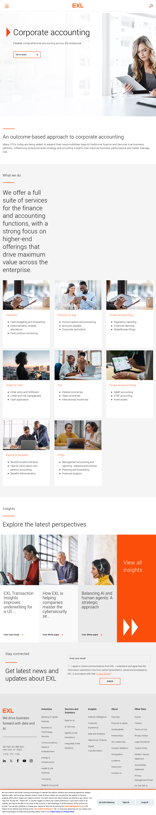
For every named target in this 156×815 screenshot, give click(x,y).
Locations (115, 760)
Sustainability (117, 729)
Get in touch (21, 54)
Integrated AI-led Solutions (72, 745)
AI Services (70, 726)
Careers (138, 723)
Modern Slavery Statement (142, 756)
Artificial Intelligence (97, 717)
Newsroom (116, 766)
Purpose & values (119, 723)
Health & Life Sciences (47, 770)
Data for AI (69, 720)
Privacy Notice (103, 673)
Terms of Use (141, 729)
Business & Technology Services (46, 732)
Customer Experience (93, 725)
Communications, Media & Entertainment (49, 747)
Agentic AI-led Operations (71, 735)
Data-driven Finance (97, 740)
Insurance (46, 779)
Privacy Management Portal (144, 778)
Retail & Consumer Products (50, 787)
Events (138, 717)
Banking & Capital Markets (49, 719)
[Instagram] (31, 761)
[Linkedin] (4, 761)
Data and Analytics (96, 733)
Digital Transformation (95, 748)
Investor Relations (119, 748)
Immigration (117, 754)
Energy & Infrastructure (47, 760)
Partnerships (117, 735)
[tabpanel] (78, 64)
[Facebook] (17, 761)
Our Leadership (118, 741)
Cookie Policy (141, 748)
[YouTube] (24, 761)
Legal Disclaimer (142, 741)
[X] (11, 761)
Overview (115, 717)
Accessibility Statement (140, 767)
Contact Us (116, 773)
